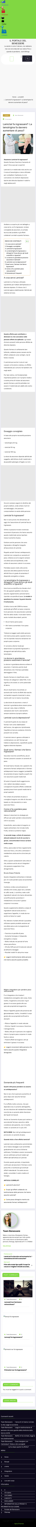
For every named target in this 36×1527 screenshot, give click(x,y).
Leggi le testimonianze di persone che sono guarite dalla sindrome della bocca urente (17, 1430)
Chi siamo (7, 1493)
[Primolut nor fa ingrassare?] (13, 1349)
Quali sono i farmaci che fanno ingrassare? (16, 265)
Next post (7, 1262)
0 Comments (8, 119)
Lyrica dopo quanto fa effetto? (18, 1447)
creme (6, 1466)
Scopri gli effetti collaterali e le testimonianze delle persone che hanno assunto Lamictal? (17, 1192)
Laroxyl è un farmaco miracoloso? (13, 1303)
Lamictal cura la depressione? (16, 262)
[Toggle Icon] (21, 56)
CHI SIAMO (8, 1495)
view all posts (7, 1246)
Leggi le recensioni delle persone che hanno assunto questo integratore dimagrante (18, 1049)
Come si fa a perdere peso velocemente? (15, 270)
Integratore (8, 1471)
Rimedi (6, 1462)
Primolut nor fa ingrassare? (15, 1370)
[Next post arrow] (31, 1265)
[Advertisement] (18, 75)
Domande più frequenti (14, 273)
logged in (15, 1389)
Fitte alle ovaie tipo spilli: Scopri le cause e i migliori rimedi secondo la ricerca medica (17, 1266)
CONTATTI (8, 1498)
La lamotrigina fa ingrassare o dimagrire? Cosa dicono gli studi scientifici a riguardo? (17, 253)
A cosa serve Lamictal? (13, 244)
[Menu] (11, 58)
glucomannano (9, 1013)
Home (6, 1457)
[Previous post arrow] (31, 1256)
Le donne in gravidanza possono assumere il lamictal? (17, 259)
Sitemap (7, 1512)
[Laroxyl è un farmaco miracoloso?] (18, 1288)
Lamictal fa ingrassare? (14, 248)
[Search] (28, 59)
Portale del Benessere (12, 1509)
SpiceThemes (19, 1524)
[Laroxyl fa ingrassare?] (11, 1316)
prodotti (6, 115)
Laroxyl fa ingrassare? (13, 1337)
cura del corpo (9, 1481)
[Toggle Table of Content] (26, 241)
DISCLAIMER (8, 1501)
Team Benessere (19, 115)
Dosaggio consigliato (13, 246)
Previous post (8, 1254)
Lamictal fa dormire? (13, 1185)
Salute (6, 1476)
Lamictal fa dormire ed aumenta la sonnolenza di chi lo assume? (17, 1258)
